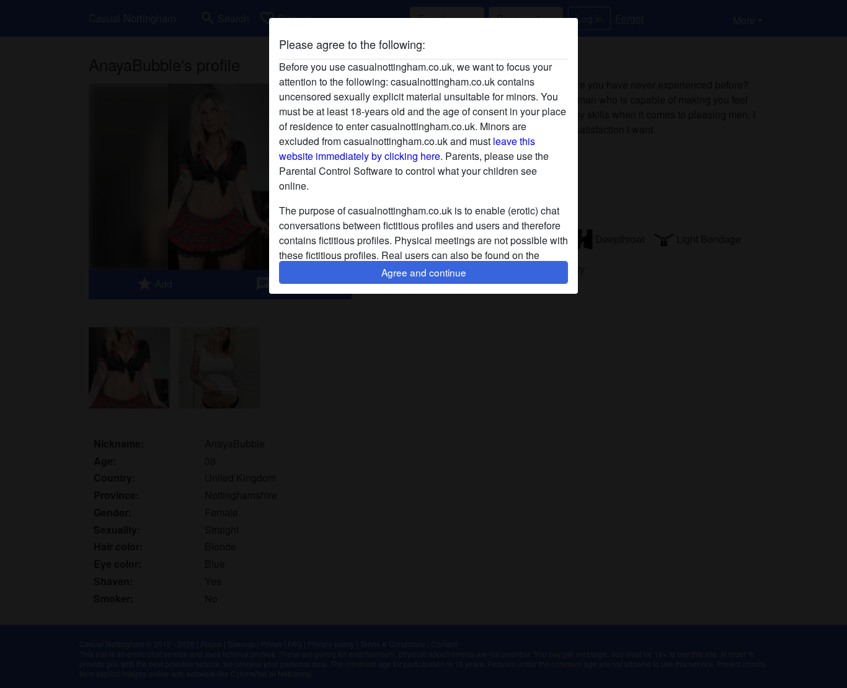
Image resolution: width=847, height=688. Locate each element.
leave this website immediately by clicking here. (407, 148)
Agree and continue (423, 272)
